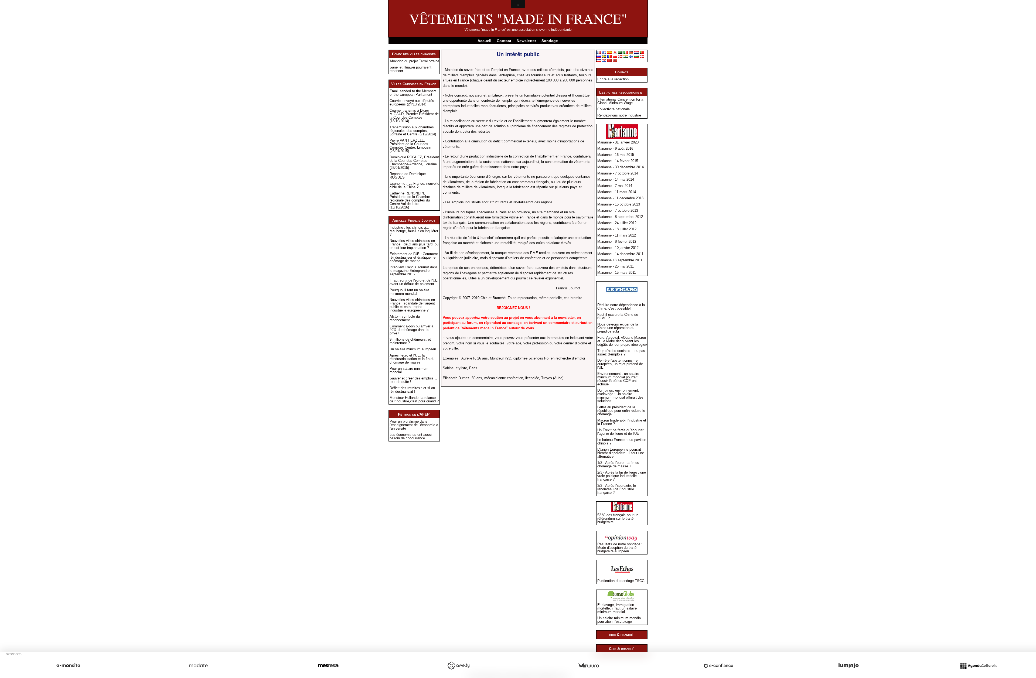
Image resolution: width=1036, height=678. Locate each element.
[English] (604, 52)
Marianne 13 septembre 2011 (619, 260)
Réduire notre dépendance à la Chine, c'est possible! (621, 306)
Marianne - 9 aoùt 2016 (615, 148)
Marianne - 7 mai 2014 (614, 186)
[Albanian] (615, 60)
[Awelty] (458, 666)
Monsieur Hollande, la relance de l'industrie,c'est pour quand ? (414, 399)
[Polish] (615, 56)
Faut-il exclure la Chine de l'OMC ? (617, 316)
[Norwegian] (620, 56)
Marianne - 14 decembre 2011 (620, 254)
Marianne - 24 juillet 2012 (616, 223)
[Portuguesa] (642, 52)
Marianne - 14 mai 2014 (615, 179)
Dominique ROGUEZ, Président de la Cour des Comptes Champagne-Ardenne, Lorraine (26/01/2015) (414, 162)
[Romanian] (609, 56)
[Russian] (599, 56)
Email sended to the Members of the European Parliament (413, 93)
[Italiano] (625, 52)
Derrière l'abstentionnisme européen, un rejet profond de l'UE (620, 363)
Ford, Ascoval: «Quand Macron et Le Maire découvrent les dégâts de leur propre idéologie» (622, 341)
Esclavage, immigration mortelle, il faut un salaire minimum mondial (617, 608)
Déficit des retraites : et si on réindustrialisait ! (412, 389)
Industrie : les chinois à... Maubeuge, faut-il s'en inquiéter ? (414, 231)
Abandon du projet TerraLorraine (414, 61)
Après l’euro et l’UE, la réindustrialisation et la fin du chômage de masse (412, 358)
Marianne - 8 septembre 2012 (620, 217)
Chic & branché (621, 648)
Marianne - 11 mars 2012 (616, 235)
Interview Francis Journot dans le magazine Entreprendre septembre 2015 (414, 270)
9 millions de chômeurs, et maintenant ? (410, 341)
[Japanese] (615, 52)
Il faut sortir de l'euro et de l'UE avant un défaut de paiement (414, 282)
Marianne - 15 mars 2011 (616, 272)
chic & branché (621, 634)
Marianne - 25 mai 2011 (615, 266)
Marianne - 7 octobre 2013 (617, 210)
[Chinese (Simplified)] (609, 60)
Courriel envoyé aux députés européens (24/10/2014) (412, 102)
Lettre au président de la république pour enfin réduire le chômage (621, 410)
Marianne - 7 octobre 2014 (617, 173)
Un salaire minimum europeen (413, 349)
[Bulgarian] (636, 56)
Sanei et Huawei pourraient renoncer (410, 69)
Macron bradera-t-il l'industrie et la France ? (621, 422)
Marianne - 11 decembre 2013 (620, 198)
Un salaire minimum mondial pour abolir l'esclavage (619, 620)
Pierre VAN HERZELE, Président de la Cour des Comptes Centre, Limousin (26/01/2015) (410, 145)
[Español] (609, 52)
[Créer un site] (68, 666)
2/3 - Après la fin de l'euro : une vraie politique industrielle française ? (621, 475)
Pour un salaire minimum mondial (409, 370)
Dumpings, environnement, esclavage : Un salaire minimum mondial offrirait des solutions (620, 395)
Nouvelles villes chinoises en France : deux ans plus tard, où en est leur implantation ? (414, 244)
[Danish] (642, 56)
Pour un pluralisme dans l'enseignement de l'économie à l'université (414, 424)
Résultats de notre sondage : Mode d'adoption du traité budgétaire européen (619, 547)
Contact (504, 41)
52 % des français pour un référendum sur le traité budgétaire (617, 518)
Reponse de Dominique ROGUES (408, 175)
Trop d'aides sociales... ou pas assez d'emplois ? (621, 352)
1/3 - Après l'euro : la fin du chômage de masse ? (618, 464)
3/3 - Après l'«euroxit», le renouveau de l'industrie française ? (616, 489)
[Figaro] (622, 291)
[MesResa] (328, 666)
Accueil (484, 41)
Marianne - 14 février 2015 (617, 161)
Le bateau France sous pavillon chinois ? (621, 441)
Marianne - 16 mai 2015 (615, 155)
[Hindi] (625, 56)
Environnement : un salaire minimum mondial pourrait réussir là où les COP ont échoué (618, 379)
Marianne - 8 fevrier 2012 (616, 241)
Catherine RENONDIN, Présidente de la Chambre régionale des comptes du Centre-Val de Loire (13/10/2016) (410, 200)
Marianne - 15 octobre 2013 (618, 204)
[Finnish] (631, 56)
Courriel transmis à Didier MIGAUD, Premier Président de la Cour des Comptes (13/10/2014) (414, 115)
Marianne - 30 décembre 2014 (620, 167)
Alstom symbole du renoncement (405, 318)
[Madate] (198, 666)
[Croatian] (604, 60)
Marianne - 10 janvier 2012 (618, 248)
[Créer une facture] (588, 666)
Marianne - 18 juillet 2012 (616, 229)
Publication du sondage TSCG (621, 581)
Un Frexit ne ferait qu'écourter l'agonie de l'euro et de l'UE (620, 432)
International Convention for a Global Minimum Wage (620, 101)
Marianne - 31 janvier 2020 (618, 142)
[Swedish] (604, 56)
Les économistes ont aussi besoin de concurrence (411, 436)
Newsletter (526, 41)
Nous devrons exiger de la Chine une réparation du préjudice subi (617, 327)
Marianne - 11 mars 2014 (616, 192)
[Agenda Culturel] (978, 666)
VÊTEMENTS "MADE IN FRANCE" (518, 18)
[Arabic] (620, 52)
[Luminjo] (848, 666)
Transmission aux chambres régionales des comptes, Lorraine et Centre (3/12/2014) (413, 130)
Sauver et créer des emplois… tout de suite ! (413, 380)
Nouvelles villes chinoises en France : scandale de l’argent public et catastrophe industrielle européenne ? (412, 305)
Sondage (549, 41)
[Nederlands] (636, 52)
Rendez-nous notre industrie (619, 115)
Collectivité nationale (613, 109)
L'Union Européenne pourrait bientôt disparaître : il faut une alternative (620, 452)
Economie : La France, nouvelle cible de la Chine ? (414, 185)
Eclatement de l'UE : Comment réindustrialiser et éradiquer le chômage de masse (414, 257)
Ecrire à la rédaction (613, 79)
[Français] (599, 52)
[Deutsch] (631, 52)
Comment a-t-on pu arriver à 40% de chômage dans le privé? (411, 329)
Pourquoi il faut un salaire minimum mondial (409, 292)
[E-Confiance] (718, 666)
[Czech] (599, 60)
